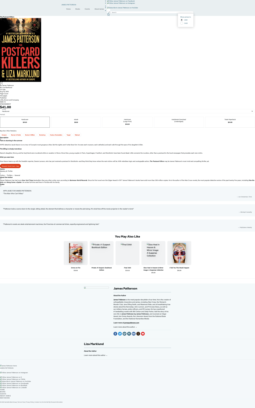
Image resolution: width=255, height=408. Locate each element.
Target (68, 135)
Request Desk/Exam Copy (10, 166)
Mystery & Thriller (6, 171)
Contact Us (38, 402)
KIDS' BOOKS (5, 398)
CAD (186, 23)
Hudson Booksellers (56, 135)
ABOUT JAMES (5, 396)
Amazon (4, 135)
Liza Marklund (94, 344)
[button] (127, 83)
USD (186, 20)
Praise (2, 184)
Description (4, 138)
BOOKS (2, 391)
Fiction (2, 175)
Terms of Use (21, 402)
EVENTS (3, 394)
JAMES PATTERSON (68, 4)
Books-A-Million (30, 135)
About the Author (6, 177)
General (17, 175)
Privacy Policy (30, 402)
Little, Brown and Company (9, 100)
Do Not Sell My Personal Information (52, 402)
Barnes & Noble (16, 135)
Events (87, 9)
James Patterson (125, 288)
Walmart (77, 135)
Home (68, 9)
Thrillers (10, 175)
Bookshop (42, 135)
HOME (2, 389)
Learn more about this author (124, 327)
